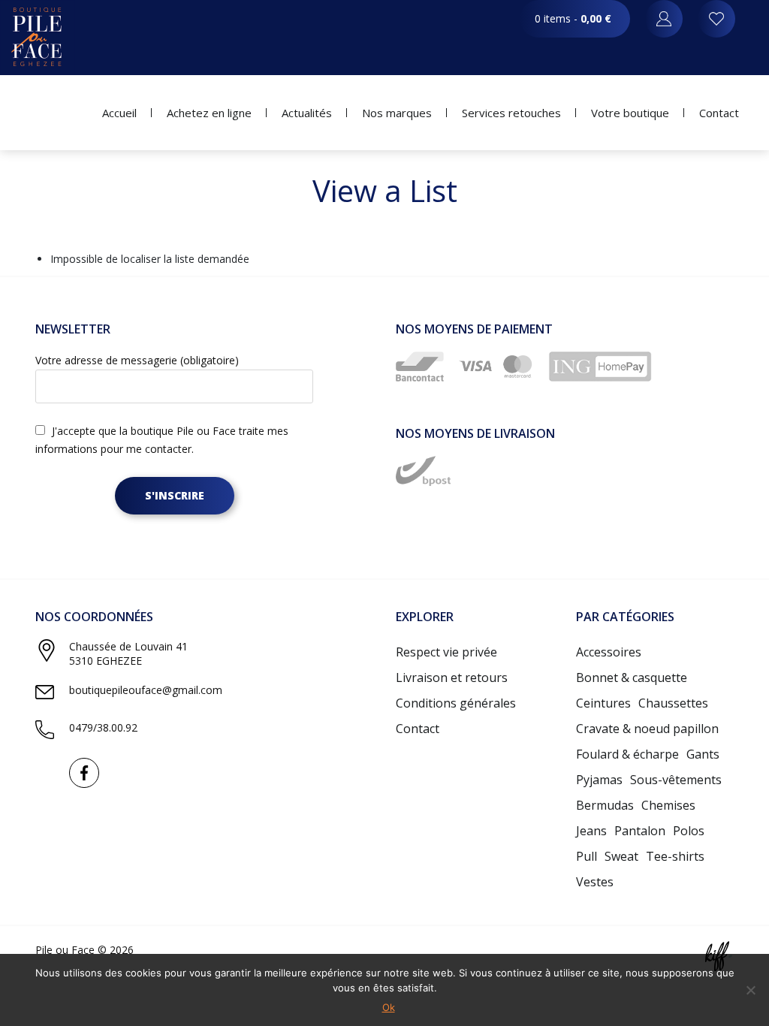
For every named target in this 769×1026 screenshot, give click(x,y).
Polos (688, 830)
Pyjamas (599, 779)
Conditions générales (456, 703)
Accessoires (608, 652)
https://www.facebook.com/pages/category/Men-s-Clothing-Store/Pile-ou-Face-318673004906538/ (84, 773)
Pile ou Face (37, 37)
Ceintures (603, 703)
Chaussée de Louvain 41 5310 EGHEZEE (128, 653)
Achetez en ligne (209, 112)
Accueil (119, 112)
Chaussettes (673, 703)
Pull (586, 856)
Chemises (668, 805)
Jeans (591, 830)
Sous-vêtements (676, 779)
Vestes (595, 882)
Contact (719, 112)
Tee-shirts (675, 856)
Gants (702, 754)
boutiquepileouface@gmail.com (145, 690)
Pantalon (639, 830)
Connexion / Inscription (664, 19)
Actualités (307, 112)
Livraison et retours (452, 677)
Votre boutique (630, 112)
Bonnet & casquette (631, 677)
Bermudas (605, 805)
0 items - (573, 18)
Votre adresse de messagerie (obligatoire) (137, 360)
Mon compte (716, 19)
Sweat (621, 856)
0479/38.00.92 (103, 727)
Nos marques (397, 112)
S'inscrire (174, 495)
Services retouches (511, 112)
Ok (388, 1007)
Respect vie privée (446, 652)
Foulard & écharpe (627, 754)
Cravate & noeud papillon (647, 728)
